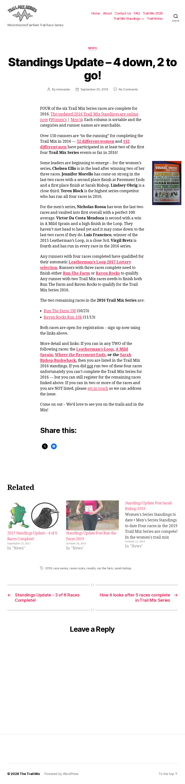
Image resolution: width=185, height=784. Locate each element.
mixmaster (63, 89)
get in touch (97, 388)
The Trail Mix (30, 774)
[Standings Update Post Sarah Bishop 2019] (151, 525)
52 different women (95, 141)
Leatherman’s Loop (95, 349)
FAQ (137, 13)
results (91, 568)
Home (95, 13)
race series (60, 568)
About (107, 13)
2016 (48, 568)
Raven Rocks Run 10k (63, 317)
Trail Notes (155, 18)
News (92, 48)
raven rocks (77, 568)
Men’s (76, 119)
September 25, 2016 (94, 89)
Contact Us (123, 13)
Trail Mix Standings (127, 18)
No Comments (128, 89)
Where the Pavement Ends (80, 354)
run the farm (105, 568)
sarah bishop (123, 568)
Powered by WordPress (61, 774)
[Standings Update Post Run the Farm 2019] (92, 515)
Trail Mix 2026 (153, 13)
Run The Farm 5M (60, 311)
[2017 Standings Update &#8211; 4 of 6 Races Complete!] (33, 515)
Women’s (58, 119)
